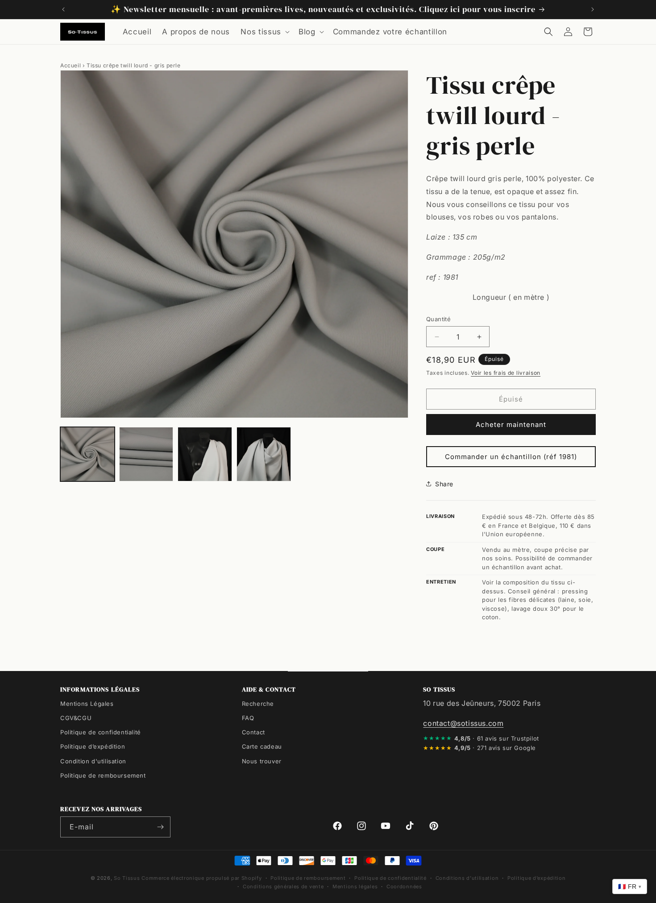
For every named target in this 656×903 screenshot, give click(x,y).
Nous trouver (262, 761)
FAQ (248, 717)
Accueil (70, 65)
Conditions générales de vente (283, 886)
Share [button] (444, 484)
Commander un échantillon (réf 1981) (511, 456)
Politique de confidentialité (100, 732)
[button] (264, 31)
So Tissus (127, 878)
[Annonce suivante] (592, 9)
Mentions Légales (87, 703)
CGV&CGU (75, 717)
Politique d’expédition (92, 746)
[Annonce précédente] (63, 9)
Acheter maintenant (511, 424)
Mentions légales (355, 886)
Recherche (258, 703)
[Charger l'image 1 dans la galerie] (87, 454)
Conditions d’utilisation (467, 878)
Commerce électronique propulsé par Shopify (201, 878)
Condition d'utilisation (93, 761)
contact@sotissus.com (463, 723)
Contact (253, 732)
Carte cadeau (262, 746)
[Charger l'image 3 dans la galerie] (205, 454)
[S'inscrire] (160, 826)
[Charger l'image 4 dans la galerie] (264, 454)
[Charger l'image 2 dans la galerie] (146, 454)
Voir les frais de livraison (505, 372)
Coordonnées (404, 886)
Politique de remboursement (103, 775)
